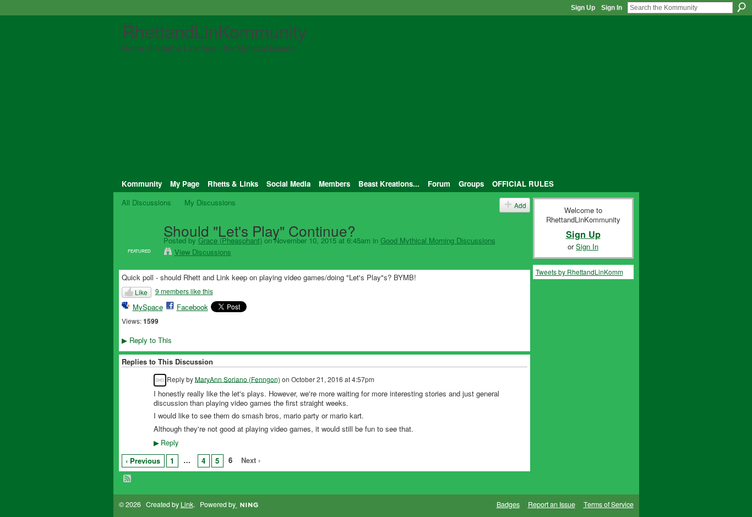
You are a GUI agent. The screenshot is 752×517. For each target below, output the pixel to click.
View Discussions (203, 252)
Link (187, 504)
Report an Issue (551, 504)
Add (520, 205)
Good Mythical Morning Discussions (437, 240)
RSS (128, 479)
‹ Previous (143, 460)
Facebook (192, 307)
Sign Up (583, 8)
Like (141, 292)
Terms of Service (609, 504)
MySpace (148, 307)
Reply (166, 443)
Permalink (160, 380)
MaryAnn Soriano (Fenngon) (237, 378)
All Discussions (146, 202)
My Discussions (210, 202)
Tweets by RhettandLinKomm (579, 271)
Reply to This (147, 340)
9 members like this (184, 291)
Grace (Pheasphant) (230, 240)
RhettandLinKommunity (214, 30)
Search (741, 7)
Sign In (611, 8)
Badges (508, 504)
